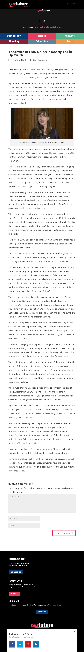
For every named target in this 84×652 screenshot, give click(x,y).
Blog (34, 60)
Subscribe (16, 572)
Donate (15, 593)
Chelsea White (15, 60)
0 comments (42, 60)
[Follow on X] (44, 21)
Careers (42, 612)
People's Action (54, 605)
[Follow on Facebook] (40, 21)
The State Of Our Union (40, 69)
